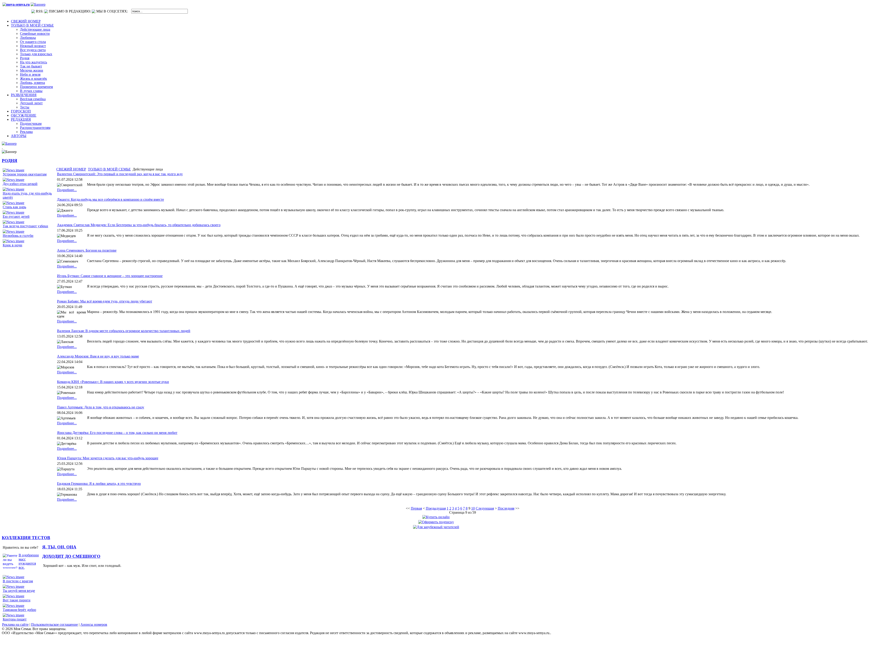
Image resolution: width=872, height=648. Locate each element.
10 (473, 508)
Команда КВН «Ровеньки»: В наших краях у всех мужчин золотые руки (113, 382)
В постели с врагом (18, 581)
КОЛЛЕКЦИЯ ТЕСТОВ (26, 537)
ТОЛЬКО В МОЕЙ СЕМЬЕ (109, 169)
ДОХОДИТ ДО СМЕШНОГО (71, 556)
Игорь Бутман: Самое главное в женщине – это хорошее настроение (110, 276)
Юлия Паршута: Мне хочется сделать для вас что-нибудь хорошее (107, 458)
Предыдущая (436, 508)
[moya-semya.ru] (16, 4)
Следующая (485, 508)
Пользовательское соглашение (54, 624)
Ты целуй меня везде (19, 591)
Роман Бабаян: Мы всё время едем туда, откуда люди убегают (104, 301)
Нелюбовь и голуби (18, 236)
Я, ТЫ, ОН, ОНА (59, 547)
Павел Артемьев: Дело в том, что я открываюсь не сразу (100, 407)
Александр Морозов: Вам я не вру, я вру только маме (98, 356)
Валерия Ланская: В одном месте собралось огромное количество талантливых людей (123, 331)
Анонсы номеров (93, 624)
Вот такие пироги (16, 600)
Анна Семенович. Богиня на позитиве (86, 250)
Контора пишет (15, 619)
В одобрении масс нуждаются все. (29, 561)
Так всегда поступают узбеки (25, 226)
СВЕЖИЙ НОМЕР (71, 169)
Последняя (506, 508)
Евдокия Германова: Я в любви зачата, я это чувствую (99, 483)
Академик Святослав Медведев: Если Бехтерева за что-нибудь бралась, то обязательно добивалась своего (138, 225)
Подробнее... (67, 190)
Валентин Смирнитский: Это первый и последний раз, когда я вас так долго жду (120, 174)
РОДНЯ (9, 160)
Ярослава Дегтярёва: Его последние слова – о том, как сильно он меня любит (117, 433)
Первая (416, 508)
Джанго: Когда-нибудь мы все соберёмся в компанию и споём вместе (110, 199)
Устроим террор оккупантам (25, 174)
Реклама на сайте (15, 624)
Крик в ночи (12, 245)
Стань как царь (14, 207)
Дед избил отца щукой (20, 184)
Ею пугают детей (16, 216)
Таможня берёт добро (19, 610)
